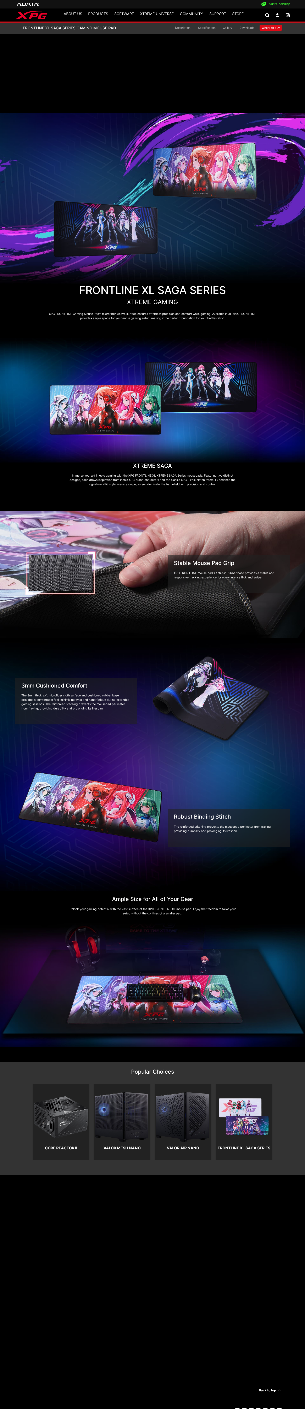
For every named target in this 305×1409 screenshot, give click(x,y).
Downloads (246, 27)
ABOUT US (73, 14)
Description (182, 27)
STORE (238, 14)
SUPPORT (217, 14)
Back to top (267, 1390)
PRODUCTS (98, 14)
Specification (207, 27)
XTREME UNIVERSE (157, 14)
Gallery (227, 27)
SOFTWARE (124, 14)
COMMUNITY (191, 14)
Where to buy (271, 27)
